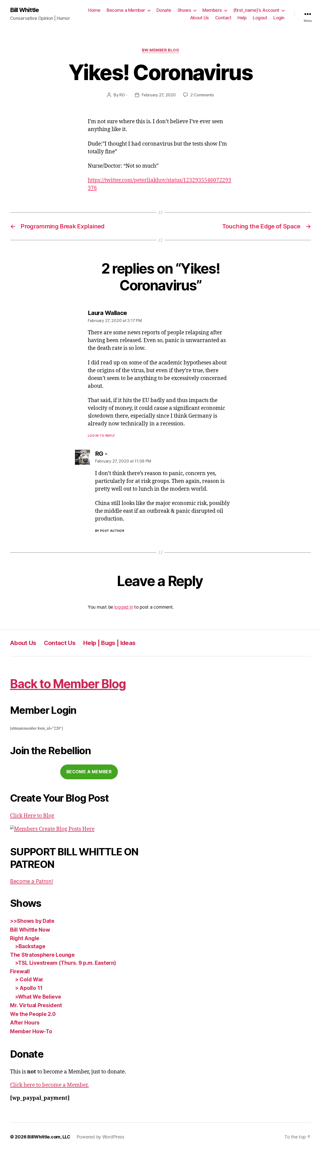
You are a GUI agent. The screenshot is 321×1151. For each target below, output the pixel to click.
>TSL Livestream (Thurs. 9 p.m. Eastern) (65, 963)
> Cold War (29, 979)
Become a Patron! (31, 881)
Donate (163, 10)
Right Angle (24, 938)
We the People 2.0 (32, 1014)
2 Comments (202, 94)
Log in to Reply (101, 435)
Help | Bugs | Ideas (109, 643)
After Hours (25, 1022)
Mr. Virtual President (36, 1005)
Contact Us (59, 643)
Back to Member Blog (68, 683)
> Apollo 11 (29, 988)
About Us (199, 17)
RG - (123, 94)
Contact (223, 17)
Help (242, 17)
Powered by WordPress (100, 1136)
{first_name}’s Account (256, 10)
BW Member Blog (160, 50)
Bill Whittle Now (30, 930)
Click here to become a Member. (49, 1085)
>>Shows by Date (32, 921)
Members (212, 10)
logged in (123, 607)
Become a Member (126, 10)
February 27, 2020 (159, 94)
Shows (184, 10)
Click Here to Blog (32, 815)
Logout (260, 17)
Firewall (20, 971)
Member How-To (31, 1031)
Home (94, 10)
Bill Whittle (24, 10)
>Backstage (30, 946)
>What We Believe (38, 997)
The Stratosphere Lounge (42, 955)
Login (278, 17)
